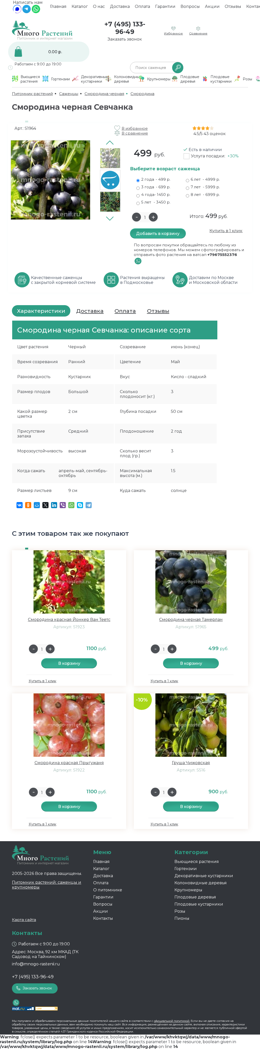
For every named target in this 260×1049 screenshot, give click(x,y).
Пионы (181, 918)
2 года (155, 179)
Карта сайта (24, 919)
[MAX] (17, 11)
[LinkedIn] (54, 505)
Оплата (142, 6)
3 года (155, 187)
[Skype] (80, 505)
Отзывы (233, 6)
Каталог (80, 6)
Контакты (103, 918)
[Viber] (63, 505)
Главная (58, 6)
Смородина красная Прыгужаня (69, 762)
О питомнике (107, 890)
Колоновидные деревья (200, 882)
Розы (179, 911)
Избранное (173, 33)
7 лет (205, 187)
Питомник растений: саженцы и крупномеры (46, 885)
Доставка (120, 6)
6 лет (205, 179)
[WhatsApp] (36, 11)
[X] (45, 505)
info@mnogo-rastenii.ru (36, 964)
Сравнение (198, 33)
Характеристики (41, 311)
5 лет (155, 202)
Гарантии (165, 6)
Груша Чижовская (191, 762)
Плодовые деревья (195, 897)
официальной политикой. (172, 1021)
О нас (99, 6)
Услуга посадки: (215, 156)
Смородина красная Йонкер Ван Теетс (69, 619)
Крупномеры (188, 890)
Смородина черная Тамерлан (191, 619)
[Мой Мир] (37, 505)
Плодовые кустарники (198, 904)
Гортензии (185, 868)
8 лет (205, 194)
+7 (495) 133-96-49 (124, 27)
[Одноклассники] (28, 505)
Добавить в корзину (158, 233)
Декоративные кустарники (203, 875)
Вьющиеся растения (196, 861)
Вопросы (190, 6)
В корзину (69, 663)
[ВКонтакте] (20, 505)
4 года (155, 194)
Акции (212, 6)
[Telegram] (26, 11)
